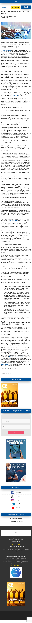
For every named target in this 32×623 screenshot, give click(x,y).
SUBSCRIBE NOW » (16, 566)
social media (15, 95)
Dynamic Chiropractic (16, 518)
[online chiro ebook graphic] (16, 458)
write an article (14, 220)
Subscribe (26, 7)
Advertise (15, 7)
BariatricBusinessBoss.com (16, 356)
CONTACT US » (16, 544)
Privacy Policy (11, 546)
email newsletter (7, 50)
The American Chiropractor (16, 521)
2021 (8, 368)
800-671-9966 (17, 541)
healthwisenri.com (5, 364)
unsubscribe (4, 171)
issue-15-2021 (13, 368)
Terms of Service (20, 546)
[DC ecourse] (16, 482)
